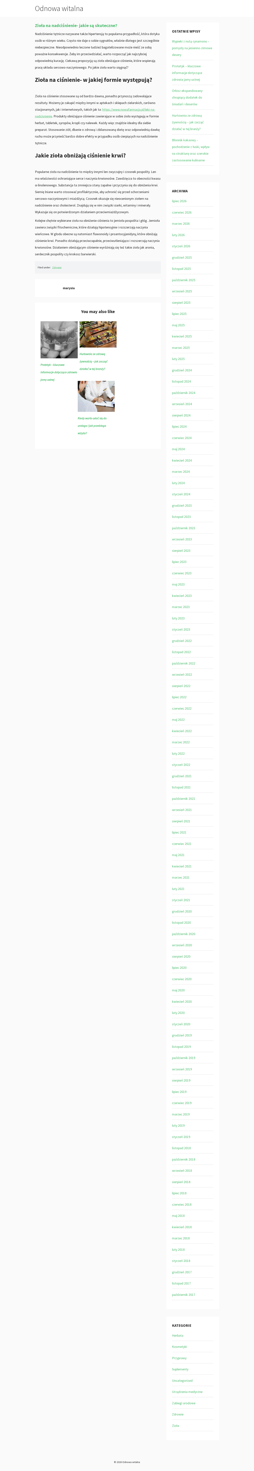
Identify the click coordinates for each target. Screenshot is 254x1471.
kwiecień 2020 (182, 1001)
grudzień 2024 (182, 370)
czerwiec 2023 (182, 573)
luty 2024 (178, 483)
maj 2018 (178, 1215)
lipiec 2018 (179, 1193)
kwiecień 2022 (182, 731)
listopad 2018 (181, 1148)
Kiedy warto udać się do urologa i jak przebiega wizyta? (92, 425)
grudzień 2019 (182, 1035)
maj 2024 (178, 449)
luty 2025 (178, 359)
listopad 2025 (181, 268)
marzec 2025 (181, 347)
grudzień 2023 (182, 505)
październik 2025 (183, 280)
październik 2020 (183, 934)
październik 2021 (183, 798)
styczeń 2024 (181, 494)
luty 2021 (178, 889)
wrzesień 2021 (182, 810)
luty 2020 (178, 1013)
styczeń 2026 (181, 246)
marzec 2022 (181, 742)
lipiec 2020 (179, 967)
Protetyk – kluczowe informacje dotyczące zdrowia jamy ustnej (59, 372)
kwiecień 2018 (182, 1227)
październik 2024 (183, 393)
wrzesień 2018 (182, 1170)
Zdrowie (57, 267)
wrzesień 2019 (182, 1069)
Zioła (175, 1425)
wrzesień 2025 (182, 291)
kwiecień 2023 (182, 596)
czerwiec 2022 (182, 708)
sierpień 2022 (181, 686)
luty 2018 (178, 1249)
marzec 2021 (181, 877)
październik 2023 (183, 528)
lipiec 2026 (179, 201)
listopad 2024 (181, 381)
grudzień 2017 (182, 1272)
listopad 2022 (181, 652)
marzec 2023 (181, 607)
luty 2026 (178, 235)
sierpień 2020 (181, 956)
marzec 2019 (181, 1114)
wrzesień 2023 (182, 539)
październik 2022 (183, 663)
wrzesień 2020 (182, 945)
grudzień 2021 (182, 776)
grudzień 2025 (182, 257)
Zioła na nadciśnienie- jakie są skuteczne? (76, 25)
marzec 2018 (181, 1238)
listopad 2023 (181, 516)
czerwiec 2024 (182, 438)
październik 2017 (183, 1294)
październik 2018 (183, 1159)
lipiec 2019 (179, 1092)
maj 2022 (178, 719)
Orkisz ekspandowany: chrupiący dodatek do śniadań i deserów (187, 97)
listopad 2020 (181, 922)
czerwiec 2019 (182, 1103)
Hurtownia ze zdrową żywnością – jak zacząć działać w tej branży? (93, 361)
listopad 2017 (181, 1283)
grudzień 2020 (182, 911)
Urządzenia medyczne (187, 1392)
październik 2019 (183, 1058)
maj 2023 (178, 584)
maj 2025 (178, 325)
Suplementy (180, 1369)
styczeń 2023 (181, 629)
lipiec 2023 (179, 562)
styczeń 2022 (181, 765)
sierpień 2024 (181, 415)
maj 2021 (178, 855)
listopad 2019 (181, 1046)
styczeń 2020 (181, 1024)
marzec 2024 (181, 471)
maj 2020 (178, 990)
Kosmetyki (179, 1346)
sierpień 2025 (181, 302)
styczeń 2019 (181, 1137)
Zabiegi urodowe (183, 1403)
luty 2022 (178, 753)
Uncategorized (182, 1380)
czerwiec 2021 (182, 844)
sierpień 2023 (181, 550)
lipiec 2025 (179, 314)
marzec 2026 (181, 223)
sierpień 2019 (181, 1080)
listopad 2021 (181, 787)
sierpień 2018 (181, 1182)
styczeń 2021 (181, 900)
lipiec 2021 (179, 832)
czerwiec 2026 (182, 212)
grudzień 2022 (182, 641)
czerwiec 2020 (182, 979)
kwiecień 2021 (182, 866)
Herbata (177, 1335)
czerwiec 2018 (182, 1204)
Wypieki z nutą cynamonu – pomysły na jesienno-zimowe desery (192, 48)
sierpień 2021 (181, 821)
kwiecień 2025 (182, 336)
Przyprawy (179, 1358)
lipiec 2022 (179, 697)
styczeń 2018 (181, 1261)
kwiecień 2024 (182, 460)
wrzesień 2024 (182, 404)
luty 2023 (178, 618)
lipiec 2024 (179, 426)
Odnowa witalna (59, 8)
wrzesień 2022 (182, 674)
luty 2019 (178, 1125)
